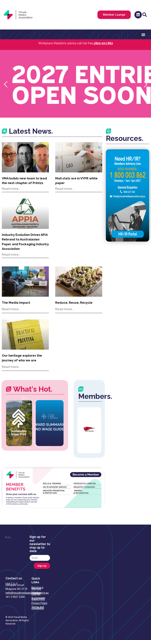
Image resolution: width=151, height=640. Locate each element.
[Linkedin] (138, 14)
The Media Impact (16, 302)
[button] (145, 15)
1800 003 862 (103, 43)
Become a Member (37, 588)
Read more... (11, 188)
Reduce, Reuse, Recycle (73, 302)
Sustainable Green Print (38, 598)
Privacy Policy (39, 603)
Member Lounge (36, 593)
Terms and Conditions (37, 608)
